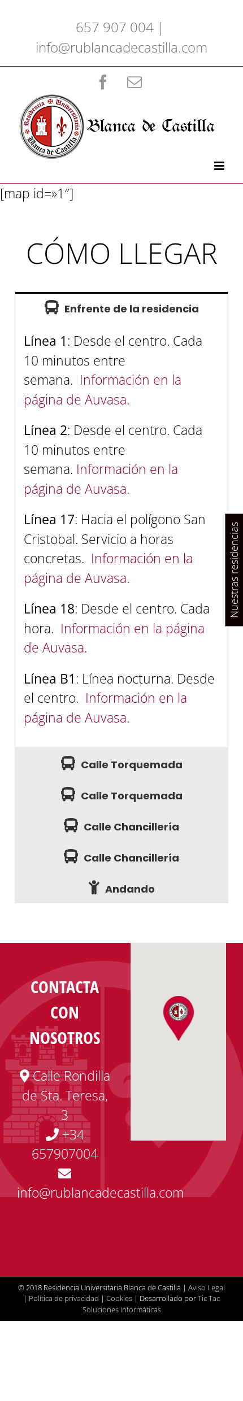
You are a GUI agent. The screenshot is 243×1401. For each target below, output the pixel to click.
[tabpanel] (121, 535)
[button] (178, 1018)
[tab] (121, 307)
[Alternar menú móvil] (220, 166)
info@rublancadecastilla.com (121, 47)
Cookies (119, 1298)
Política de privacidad (64, 1298)
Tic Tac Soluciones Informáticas (151, 1304)
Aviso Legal (206, 1287)
